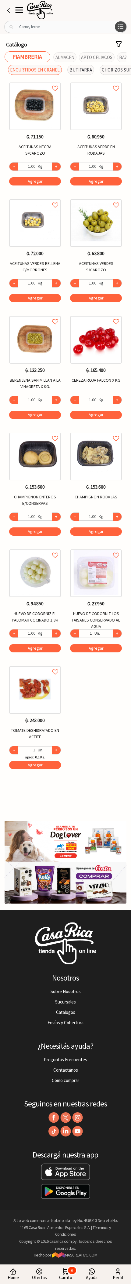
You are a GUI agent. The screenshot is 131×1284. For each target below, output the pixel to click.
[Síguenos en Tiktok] (54, 1131)
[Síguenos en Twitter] (66, 1117)
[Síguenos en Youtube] (77, 1131)
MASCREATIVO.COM (81, 1255)
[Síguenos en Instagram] (77, 1117)
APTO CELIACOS (96, 57)
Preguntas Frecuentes (65, 1059)
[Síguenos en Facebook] (54, 1117)
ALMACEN (64, 57)
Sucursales (65, 1002)
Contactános (65, 1070)
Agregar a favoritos (35, 81)
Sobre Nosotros (66, 991)
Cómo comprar (65, 1080)
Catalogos (65, 1012)
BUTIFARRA (80, 70)
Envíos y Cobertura (65, 1022)
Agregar (35, 181)
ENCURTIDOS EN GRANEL (35, 70)
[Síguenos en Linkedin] (66, 1131)
